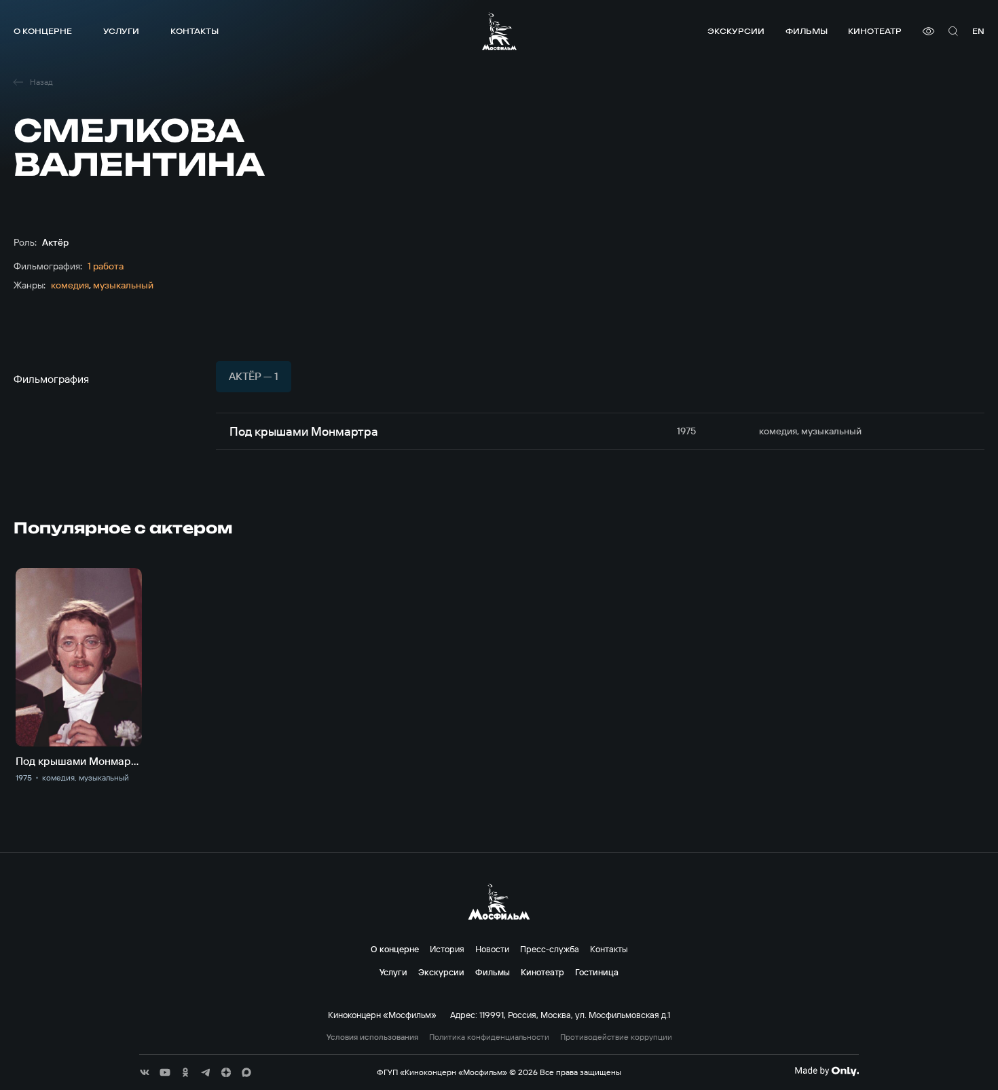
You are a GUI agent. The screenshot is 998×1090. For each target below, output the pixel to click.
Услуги (121, 31)
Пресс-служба (549, 948)
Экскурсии (735, 31)
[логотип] (499, 31)
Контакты (194, 31)
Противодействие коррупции (616, 1037)
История (447, 948)
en (978, 31)
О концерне (43, 31)
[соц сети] (144, 1072)
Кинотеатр (875, 31)
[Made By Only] (826, 1071)
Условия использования (372, 1037)
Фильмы (807, 31)
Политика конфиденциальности (489, 1037)
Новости (492, 948)
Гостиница (596, 971)
